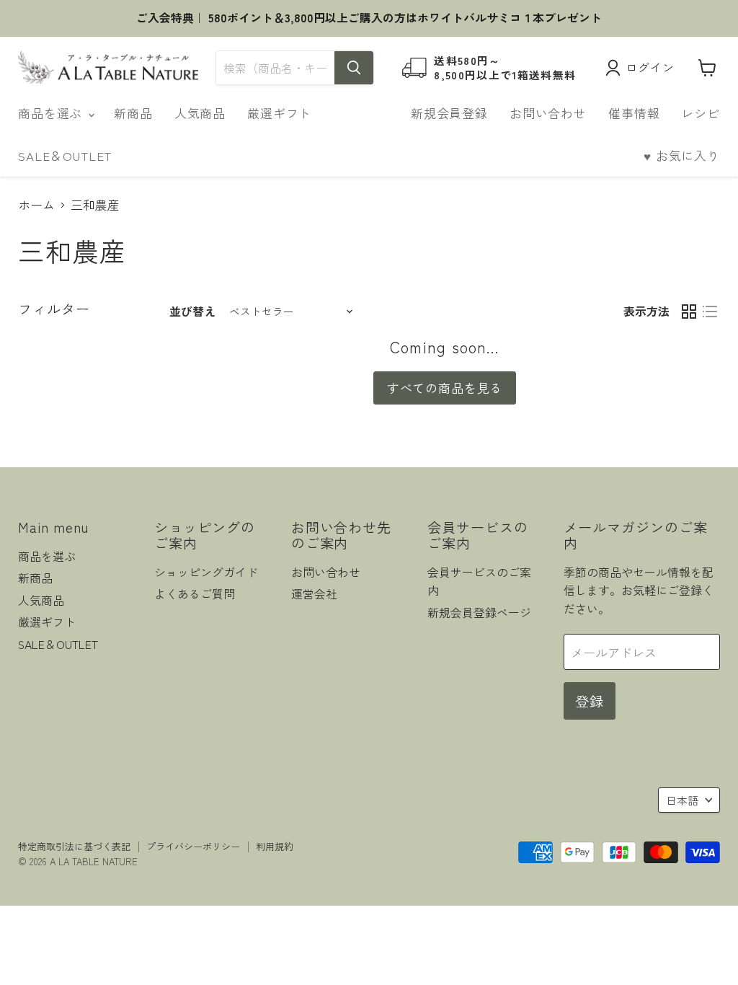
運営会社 (314, 594)
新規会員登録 (449, 113)
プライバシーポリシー (193, 846)
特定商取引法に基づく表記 (74, 846)
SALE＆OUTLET (65, 155)
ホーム (36, 205)
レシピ (700, 113)
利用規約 (274, 846)
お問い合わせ (548, 113)
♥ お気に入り (682, 155)
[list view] (710, 311)
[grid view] (689, 311)
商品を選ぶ (52, 113)
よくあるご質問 (194, 594)
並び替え (192, 311)
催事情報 (633, 113)
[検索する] (353, 67)
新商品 (133, 113)
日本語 (682, 800)
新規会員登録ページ (479, 612)
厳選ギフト (279, 113)
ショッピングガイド (206, 572)
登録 (589, 701)
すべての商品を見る (445, 388)
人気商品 (200, 113)
